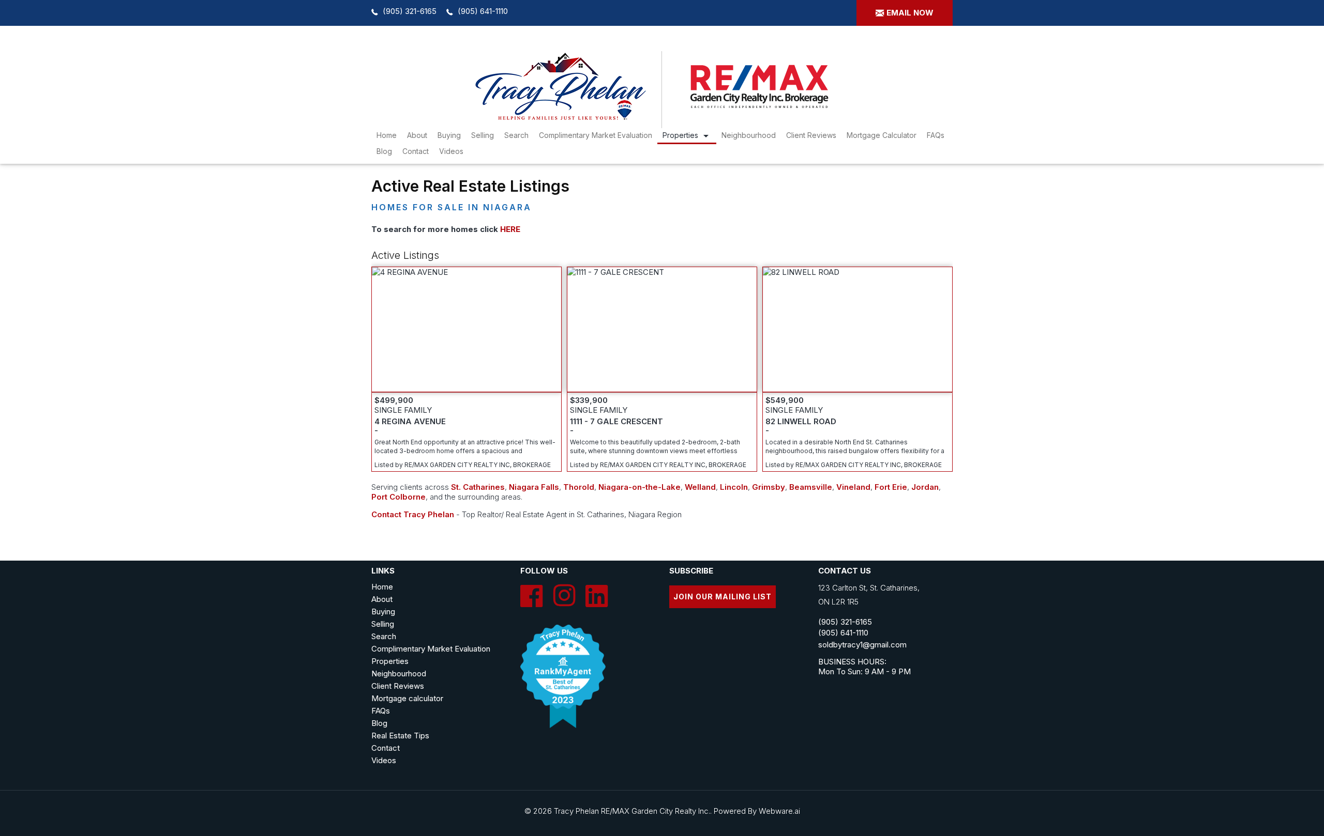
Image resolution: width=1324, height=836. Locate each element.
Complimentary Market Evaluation (595, 135)
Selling (482, 135)
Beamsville (810, 487)
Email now (910, 13)
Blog (384, 151)
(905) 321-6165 (410, 11)
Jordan (925, 487)
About (417, 135)
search (516, 135)
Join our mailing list (722, 596)
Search (383, 636)
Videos (451, 151)
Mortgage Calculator (881, 135)
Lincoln (734, 487)
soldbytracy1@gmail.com (862, 644)
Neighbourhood (748, 135)
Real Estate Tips (400, 735)
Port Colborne (398, 497)
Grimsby (768, 487)
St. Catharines (478, 487)
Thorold (578, 487)
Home (387, 135)
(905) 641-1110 (483, 11)
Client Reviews (811, 135)
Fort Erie (891, 487)
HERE (510, 229)
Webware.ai (779, 811)
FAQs (935, 135)
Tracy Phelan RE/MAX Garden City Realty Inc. (632, 811)
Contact (415, 151)
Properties (680, 135)
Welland (700, 487)
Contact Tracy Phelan (412, 514)
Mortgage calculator (407, 698)
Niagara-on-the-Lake (639, 487)
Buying (449, 135)
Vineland (853, 487)
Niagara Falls (534, 487)
